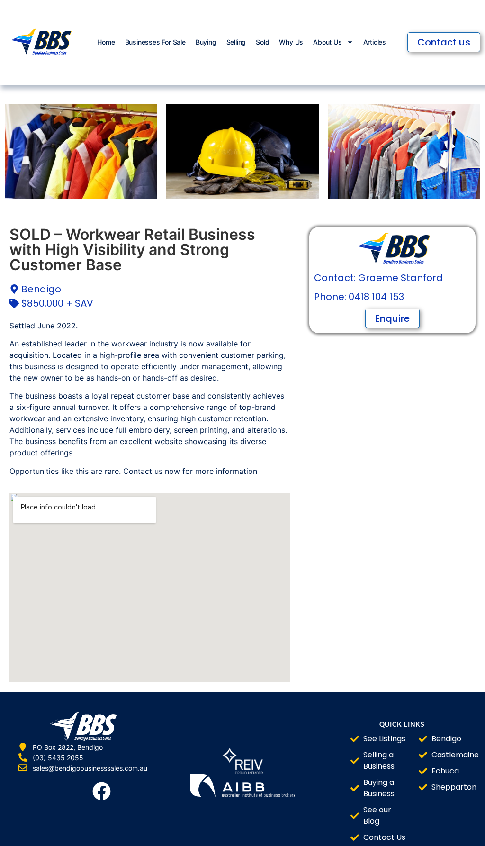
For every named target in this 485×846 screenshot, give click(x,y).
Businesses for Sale (155, 42)
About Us (327, 42)
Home (106, 42)
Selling (236, 42)
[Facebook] (101, 791)
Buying (206, 42)
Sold (262, 42)
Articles (374, 42)
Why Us (291, 42)
